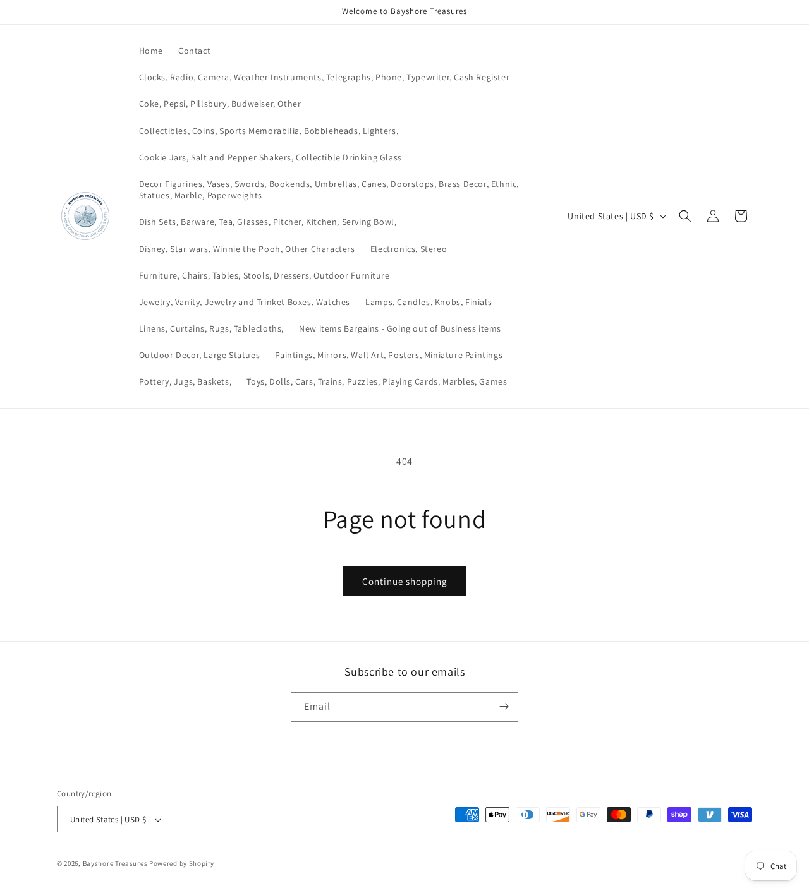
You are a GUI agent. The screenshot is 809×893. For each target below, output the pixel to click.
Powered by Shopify (181, 864)
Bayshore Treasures (115, 864)
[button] (685, 216)
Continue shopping (404, 581)
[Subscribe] (504, 706)
